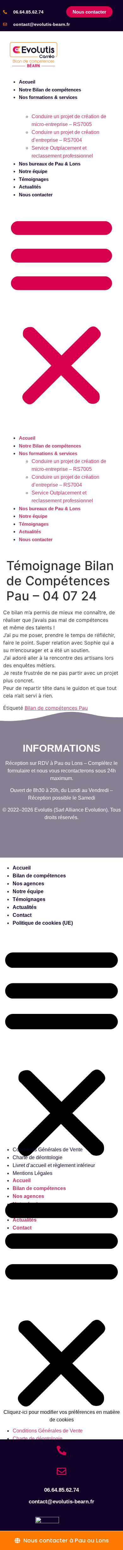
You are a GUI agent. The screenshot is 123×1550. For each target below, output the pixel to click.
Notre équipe (33, 171)
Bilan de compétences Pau (56, 708)
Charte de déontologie (37, 1157)
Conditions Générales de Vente (48, 1149)
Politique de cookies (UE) (43, 923)
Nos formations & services (48, 97)
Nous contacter (36, 194)
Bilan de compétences (39, 875)
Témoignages (34, 179)
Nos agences (28, 883)
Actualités (30, 186)
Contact (22, 915)
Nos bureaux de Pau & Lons (49, 163)
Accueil (27, 81)
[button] (61, 310)
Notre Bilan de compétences (50, 89)
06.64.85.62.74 (28, 11)
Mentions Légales (32, 1173)
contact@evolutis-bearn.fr (41, 24)
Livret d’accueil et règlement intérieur (54, 1165)
